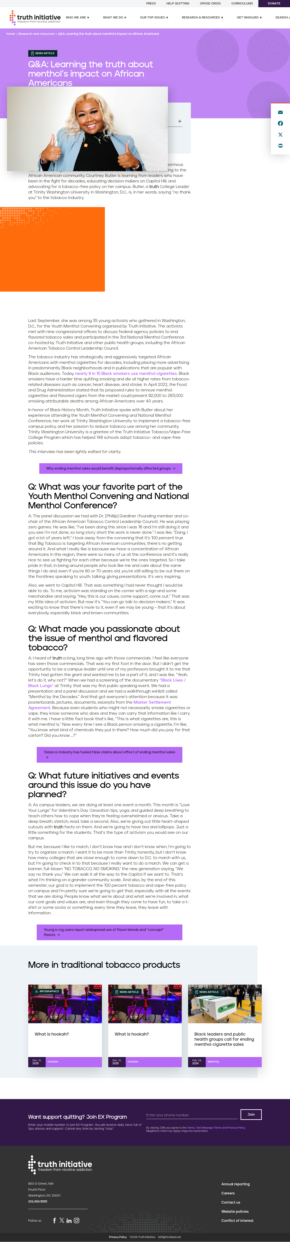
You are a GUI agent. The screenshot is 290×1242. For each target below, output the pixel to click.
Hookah (53, 1062)
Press (151, 3)
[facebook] (54, 1221)
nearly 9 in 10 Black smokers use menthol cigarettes (126, 374)
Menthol (214, 1062)
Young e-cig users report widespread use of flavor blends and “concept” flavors (104, 932)
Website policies (235, 1211)
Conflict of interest (237, 1220)
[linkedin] (69, 1221)
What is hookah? (52, 1034)
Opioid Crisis (210, 3)
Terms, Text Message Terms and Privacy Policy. (216, 1127)
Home (11, 33)
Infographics (49, 991)
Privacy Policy (118, 1237)
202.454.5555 (37, 1201)
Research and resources (36, 33)
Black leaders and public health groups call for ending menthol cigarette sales (224, 1039)
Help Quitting (177, 3)
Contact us (230, 1202)
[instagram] (76, 1221)
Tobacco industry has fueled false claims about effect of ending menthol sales (109, 752)
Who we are (76, 17)
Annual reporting (235, 1184)
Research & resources (201, 17)
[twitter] (61, 1220)
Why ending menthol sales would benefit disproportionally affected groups (108, 468)
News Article (44, 53)
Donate (274, 3)
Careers (228, 1193)
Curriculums (242, 3)
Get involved (248, 17)
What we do (113, 17)
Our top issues (152, 17)
